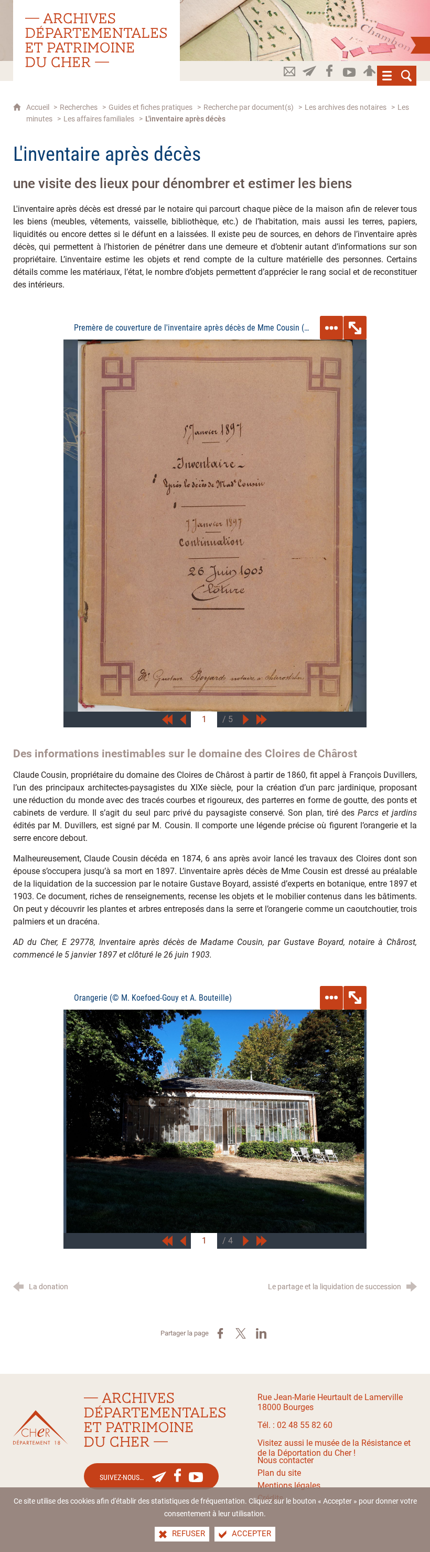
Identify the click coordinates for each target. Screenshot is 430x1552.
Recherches (79, 107)
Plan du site (279, 1473)
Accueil (38, 107)
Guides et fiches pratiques (150, 107)
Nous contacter (285, 1460)
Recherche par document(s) (248, 107)
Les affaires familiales (98, 119)
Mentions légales (288, 1486)
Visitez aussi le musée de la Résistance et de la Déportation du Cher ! (334, 1448)
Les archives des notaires (345, 107)
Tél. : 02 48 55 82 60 (294, 1425)
